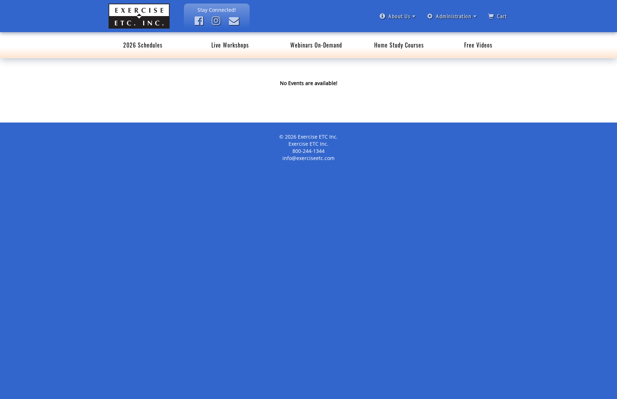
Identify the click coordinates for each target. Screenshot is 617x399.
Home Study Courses (399, 45)
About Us (399, 16)
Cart (502, 16)
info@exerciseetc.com (308, 158)
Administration (453, 16)
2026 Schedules (142, 45)
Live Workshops (230, 45)
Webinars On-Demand (316, 45)
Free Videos (478, 45)
